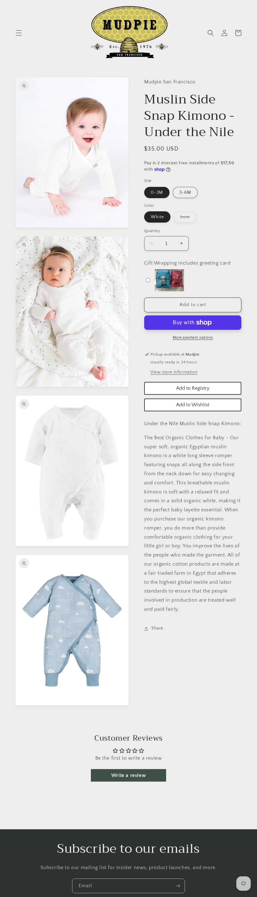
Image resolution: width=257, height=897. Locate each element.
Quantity (152, 231)
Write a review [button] (128, 775)
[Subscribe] (178, 886)
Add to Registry (192, 388)
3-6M (185, 192)
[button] (19, 33)
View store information (173, 372)
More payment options (193, 337)
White (157, 216)
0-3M (157, 192)
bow (188, 218)
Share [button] (157, 628)
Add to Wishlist (192, 405)
